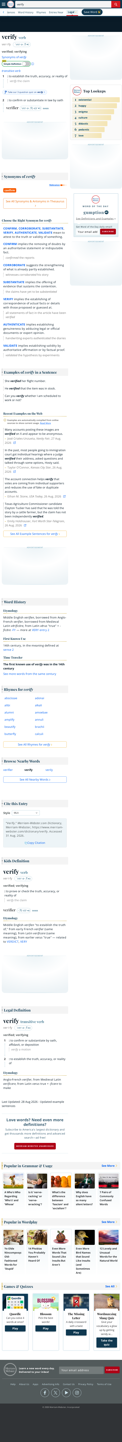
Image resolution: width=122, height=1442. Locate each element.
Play (15, 1328)
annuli (39, 720)
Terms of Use (104, 1384)
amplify (9, 720)
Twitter (55, 1392)
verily (49, 770)
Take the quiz (107, 1342)
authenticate (26, 233)
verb (22, 37)
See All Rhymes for (34, 744)
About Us (24, 1384)
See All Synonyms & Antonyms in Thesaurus (35, 201)
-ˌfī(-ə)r (23, 910)
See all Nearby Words (34, 779)
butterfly (10, 734)
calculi (39, 734)
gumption (93, 212)
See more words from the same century (29, 674)
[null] (106, 212)
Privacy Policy (86, 1384)
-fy (14, 630)
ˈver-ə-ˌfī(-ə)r (29, 108)
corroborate (30, 228)
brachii (39, 727)
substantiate (53, 228)
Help (13, 1384)
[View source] (15, 443)
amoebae (41, 712)
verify (8, 233)
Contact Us (69, 1384)
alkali (38, 705)
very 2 (40, 630)
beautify (9, 727)
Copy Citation (36, 843)
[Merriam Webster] (96, 199)
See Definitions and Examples (95, 218)
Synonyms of (14, 57)
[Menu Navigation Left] (4, 12)
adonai (39, 698)
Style (6, 813)
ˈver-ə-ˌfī (21, 44)
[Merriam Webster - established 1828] (10, 4)
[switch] (16, 64)
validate (45, 233)
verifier (8, 770)
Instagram (77, 1392)
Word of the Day (96, 206)
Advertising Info (51, 1384)
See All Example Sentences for (34, 534)
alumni (9, 712)
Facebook (44, 1392)
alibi (7, 705)
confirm (10, 228)
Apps (36, 1384)
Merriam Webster (10, 1369)
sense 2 (8, 650)
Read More (45, 423)
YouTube (66, 1392)
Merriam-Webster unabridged (35, 1146)
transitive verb (11, 71)
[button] (72, 12)
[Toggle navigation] (3, 4)
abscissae (10, 698)
